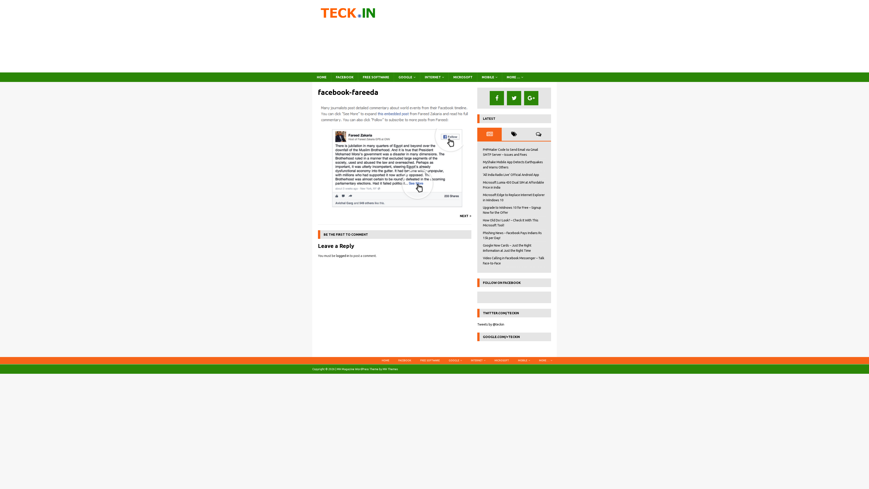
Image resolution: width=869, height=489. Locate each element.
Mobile (488, 77)
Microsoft (463, 77)
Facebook (344, 77)
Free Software (376, 77)
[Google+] (531, 98)
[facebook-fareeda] (394, 207)
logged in (342, 256)
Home (322, 77)
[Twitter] (514, 98)
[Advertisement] (474, 36)
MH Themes (390, 369)
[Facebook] (497, 98)
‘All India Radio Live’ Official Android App (511, 175)
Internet (433, 77)
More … (513, 77)
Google (405, 77)
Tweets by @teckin (490, 324)
